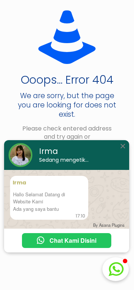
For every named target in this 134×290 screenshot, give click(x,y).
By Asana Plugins (109, 225)
